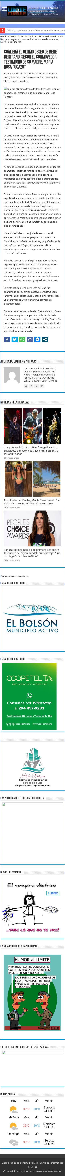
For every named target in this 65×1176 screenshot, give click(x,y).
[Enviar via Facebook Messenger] (37, 339)
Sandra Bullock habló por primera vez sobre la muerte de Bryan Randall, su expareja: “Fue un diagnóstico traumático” (32, 553)
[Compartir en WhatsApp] (22, 339)
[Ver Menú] (4, 9)
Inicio (6, 36)
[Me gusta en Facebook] (30, 339)
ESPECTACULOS (19, 36)
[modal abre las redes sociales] (45, 339)
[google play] (36, 1167)
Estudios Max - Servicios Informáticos (43, 1162)
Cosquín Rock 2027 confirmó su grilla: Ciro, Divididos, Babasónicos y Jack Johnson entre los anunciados (31, 451)
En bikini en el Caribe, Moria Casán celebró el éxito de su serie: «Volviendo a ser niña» (32, 502)
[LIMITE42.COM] (32, 11)
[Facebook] (29, 1167)
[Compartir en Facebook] (7, 339)
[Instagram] (32, 1167)
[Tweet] (15, 339)
